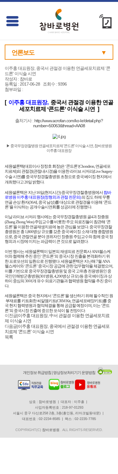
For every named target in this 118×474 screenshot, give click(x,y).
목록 (9, 336)
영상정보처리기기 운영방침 (74, 372)
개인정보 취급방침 (37, 372)
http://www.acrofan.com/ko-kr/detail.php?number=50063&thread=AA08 (68, 123)
